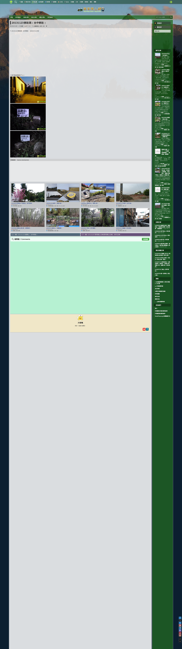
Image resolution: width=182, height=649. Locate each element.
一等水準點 (166, 199)
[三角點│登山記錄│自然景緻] (91, 11)
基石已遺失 (161, 67)
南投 (160, 115)
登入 (156, 308)
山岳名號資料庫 (160, 301)
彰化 (157, 218)
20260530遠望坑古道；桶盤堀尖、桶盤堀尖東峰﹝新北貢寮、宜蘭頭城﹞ (162, 227)
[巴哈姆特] (147, 329)
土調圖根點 (36, 26)
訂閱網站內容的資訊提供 (161, 310)
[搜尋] (171, 17)
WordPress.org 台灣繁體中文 (162, 316)
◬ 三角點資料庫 (159, 286)
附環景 (160, 218)
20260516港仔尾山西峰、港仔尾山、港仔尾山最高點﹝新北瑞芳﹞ (162, 245)
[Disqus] (80, 259)
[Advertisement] (80, 43)
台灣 (41, 26)
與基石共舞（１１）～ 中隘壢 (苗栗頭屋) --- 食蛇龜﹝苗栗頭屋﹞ (162, 152)
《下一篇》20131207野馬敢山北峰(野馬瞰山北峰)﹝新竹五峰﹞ (101, 234)
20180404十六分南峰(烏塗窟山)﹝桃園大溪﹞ (166, 135)
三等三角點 (166, 81)
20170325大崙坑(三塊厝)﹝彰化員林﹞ (166, 205)
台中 (44, 26)
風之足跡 (162, 163)
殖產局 (165, 145)
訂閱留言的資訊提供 (160, 313)
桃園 (163, 185)
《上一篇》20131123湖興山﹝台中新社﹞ (24, 234)
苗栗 (156, 166)
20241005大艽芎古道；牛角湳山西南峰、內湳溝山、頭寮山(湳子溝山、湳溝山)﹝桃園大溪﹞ (162, 172)
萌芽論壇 (145, 239)
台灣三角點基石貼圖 (160, 291)
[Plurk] (144, 329)
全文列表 (157, 288)
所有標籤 (157, 293)
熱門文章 (157, 296)
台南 (157, 99)
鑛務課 (165, 129)
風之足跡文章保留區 (162, 166)
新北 (157, 83)
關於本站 (157, 299)
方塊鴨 (21, 26)
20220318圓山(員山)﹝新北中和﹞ (166, 71)
